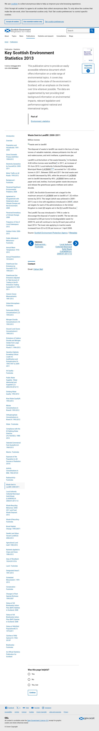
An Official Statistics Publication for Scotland (13, 654)
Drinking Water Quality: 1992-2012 (12, 393)
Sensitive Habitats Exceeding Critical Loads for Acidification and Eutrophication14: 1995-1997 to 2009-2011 (13, 359)
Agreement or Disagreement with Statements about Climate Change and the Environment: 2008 (13, 202)
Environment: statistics (40, 121)
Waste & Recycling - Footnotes (13, 521)
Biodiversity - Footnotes (10, 646)
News (21, 36)
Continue (32, 693)
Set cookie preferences (54, 22)
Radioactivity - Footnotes (11, 479)
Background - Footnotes (10, 181)
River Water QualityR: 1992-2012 (13, 400)
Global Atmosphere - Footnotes (13, 304)
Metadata (73, 233)
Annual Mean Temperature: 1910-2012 (12, 250)
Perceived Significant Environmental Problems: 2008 (13, 189)
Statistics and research (45, 36)
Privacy (66, 712)
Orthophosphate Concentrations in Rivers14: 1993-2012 (13, 417)
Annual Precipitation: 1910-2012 (13, 258)
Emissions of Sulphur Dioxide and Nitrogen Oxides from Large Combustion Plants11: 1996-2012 (13, 342)
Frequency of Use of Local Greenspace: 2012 (13, 224)
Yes (33, 674)
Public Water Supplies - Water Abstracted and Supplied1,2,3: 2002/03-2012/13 (12, 382)
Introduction (10, 136)
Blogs (71, 36)
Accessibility (8, 712)
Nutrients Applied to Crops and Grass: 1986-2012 (13, 552)
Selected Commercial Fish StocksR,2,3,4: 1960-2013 (13, 445)
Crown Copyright (41, 712)
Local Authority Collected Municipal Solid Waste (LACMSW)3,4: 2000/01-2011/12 (13, 496)
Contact (24, 712)
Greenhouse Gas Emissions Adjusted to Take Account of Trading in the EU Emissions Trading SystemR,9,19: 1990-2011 (13, 282)
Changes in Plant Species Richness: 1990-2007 (12, 596)
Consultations (61, 36)
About (7, 36)
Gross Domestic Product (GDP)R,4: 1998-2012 (12, 157)
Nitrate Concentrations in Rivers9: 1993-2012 (12, 408)
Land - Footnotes (12, 566)
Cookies (31, 712)
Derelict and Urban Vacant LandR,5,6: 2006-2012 (12, 535)
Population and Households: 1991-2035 (12, 147)
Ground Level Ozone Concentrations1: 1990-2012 (13, 331)
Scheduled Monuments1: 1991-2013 (13, 580)
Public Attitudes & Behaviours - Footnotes (12, 240)
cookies (14, 4)
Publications (30, 36)
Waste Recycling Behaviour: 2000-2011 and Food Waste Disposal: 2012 (12, 510)
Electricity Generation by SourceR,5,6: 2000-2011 (13, 166)
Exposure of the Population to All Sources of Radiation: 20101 (13, 460)
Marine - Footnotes (12, 452)
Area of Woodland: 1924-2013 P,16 (12, 560)
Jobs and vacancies (55, 712)
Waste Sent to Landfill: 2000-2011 (12, 486)
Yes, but (35, 685)
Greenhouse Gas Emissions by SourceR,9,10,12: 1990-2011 (11, 267)
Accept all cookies (12, 22)
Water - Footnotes (12, 424)
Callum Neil (38, 269)
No (33, 679)
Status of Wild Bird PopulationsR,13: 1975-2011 (12, 628)
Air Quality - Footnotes (10, 372)
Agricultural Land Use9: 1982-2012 (12, 544)
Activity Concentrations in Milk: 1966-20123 (12, 470)
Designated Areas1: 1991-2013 (12, 572)
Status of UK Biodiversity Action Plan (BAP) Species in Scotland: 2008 (12, 618)
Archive (17, 712)
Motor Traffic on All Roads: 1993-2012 (12, 174)
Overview (9, 141)
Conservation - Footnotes (11, 588)
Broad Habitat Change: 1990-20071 (13, 528)
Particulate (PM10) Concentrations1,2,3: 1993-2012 (13, 312)
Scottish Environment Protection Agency (51, 233)
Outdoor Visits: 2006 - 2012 (13, 232)
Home (6, 42)
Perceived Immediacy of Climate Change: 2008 (13, 215)
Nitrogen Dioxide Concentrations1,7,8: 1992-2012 (13, 322)
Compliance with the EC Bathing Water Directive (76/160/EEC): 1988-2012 (13, 433)
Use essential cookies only (32, 22)
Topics (14, 36)
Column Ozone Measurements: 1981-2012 (11, 296)
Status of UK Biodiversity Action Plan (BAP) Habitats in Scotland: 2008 (13, 606)
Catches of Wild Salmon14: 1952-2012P (12, 638)
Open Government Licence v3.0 (37, 720)
